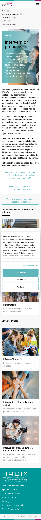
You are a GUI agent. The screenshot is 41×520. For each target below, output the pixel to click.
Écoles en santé (9, 497)
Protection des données (27, 516)
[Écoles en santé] (15, 17)
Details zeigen (28, 265)
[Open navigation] (38, 4)
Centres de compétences (13, 485)
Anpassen (19, 280)
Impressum (9, 516)
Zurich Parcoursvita (10, 509)
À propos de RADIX (10, 489)
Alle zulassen (20, 272)
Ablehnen (20, 287)
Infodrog (5, 501)
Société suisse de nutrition (13, 505)
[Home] (7, 4)
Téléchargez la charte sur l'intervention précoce (20, 188)
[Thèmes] (10, 21)
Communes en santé (11, 493)
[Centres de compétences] (22, 14)
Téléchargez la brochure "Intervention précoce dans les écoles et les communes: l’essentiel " (20, 175)
